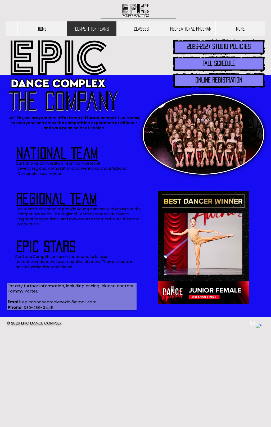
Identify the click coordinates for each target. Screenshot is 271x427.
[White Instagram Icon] (252, 323)
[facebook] (259, 327)
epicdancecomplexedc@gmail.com (59, 302)
